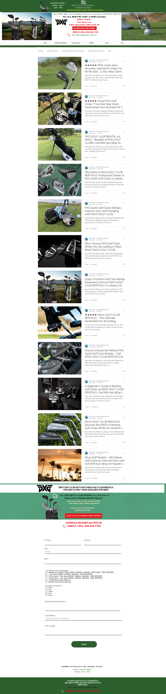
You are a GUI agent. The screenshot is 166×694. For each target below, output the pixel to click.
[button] (76, 43)
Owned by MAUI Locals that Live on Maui (85, 10)
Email (45, 559)
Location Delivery (50, 615)
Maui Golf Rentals (52, 51)
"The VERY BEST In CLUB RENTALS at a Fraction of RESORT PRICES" (87, 14)
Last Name (87, 540)
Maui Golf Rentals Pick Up (96, 51)
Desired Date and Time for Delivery (55, 601)
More (109, 51)
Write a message (50, 626)
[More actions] (124, 61)
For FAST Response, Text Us (84, 35)
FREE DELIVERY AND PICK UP (84, 25)
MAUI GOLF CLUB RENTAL (82, 657)
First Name (47, 540)
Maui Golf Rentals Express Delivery (73, 51)
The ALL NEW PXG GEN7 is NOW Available (84, 17)
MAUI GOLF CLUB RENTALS (83, 5)
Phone (46, 548)
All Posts (40, 51)
